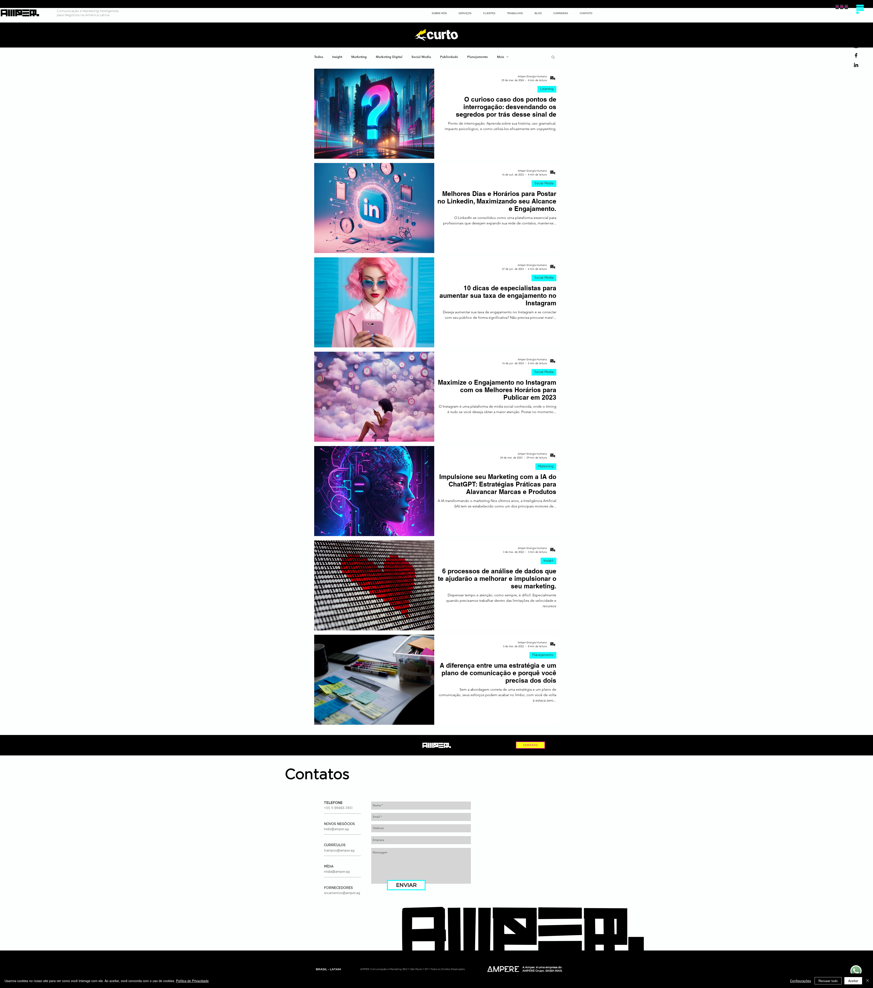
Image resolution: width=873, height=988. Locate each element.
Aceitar (853, 980)
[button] (860, 9)
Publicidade (449, 57)
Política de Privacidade (192, 980)
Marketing (359, 57)
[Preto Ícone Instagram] (856, 46)
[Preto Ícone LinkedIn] (856, 65)
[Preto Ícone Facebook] (856, 55)
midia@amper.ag (337, 871)
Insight (337, 57)
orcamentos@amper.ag (342, 893)
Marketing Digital (389, 57)
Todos (318, 57)
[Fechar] (867, 980)
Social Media (421, 57)
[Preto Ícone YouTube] (856, 36)
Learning (547, 89)
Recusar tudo (828, 980)
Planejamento (477, 57)
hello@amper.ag (336, 829)
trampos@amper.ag (339, 850)
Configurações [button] (800, 980)
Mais (500, 57)
